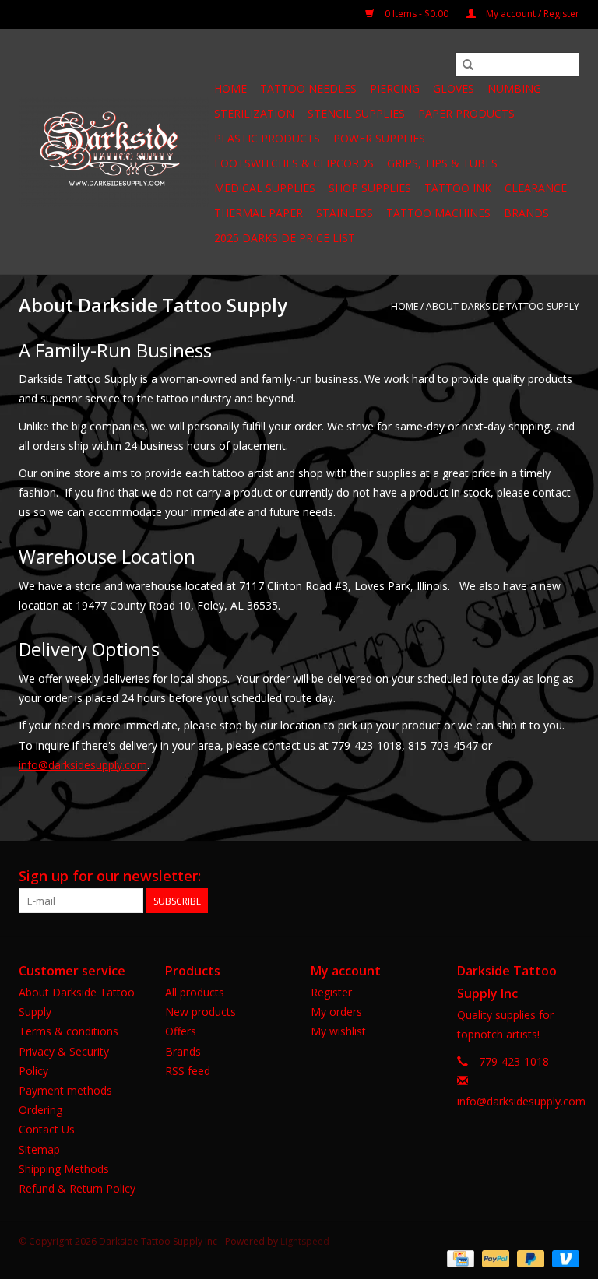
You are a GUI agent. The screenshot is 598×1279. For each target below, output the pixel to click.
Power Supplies (379, 138)
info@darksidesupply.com (83, 764)
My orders (336, 1011)
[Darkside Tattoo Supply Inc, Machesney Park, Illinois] (114, 152)
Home (230, 88)
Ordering (40, 1109)
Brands (526, 213)
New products (200, 1011)
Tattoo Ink (457, 188)
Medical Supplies (264, 188)
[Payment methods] (458, 1257)
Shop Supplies (370, 188)
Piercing (395, 88)
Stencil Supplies (356, 113)
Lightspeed (304, 1241)
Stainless (344, 213)
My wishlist (338, 1031)
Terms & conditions (68, 1031)
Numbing (514, 88)
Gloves (453, 88)
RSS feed (187, 1070)
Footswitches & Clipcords (294, 163)
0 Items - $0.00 (416, 13)
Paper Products (466, 113)
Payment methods (65, 1090)
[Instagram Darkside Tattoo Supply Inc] (566, 876)
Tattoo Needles (308, 88)
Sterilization (254, 113)
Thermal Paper (258, 213)
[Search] (468, 65)
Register (331, 992)
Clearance (536, 188)
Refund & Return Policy (77, 1188)
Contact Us (47, 1129)
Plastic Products (267, 138)
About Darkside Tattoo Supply (502, 306)
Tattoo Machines (438, 213)
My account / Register (531, 13)
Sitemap (39, 1149)
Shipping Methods (64, 1168)
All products (194, 992)
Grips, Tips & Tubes (442, 163)
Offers (180, 1031)
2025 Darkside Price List (284, 237)
